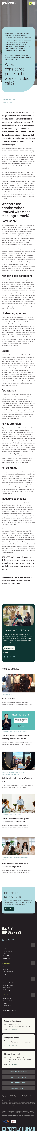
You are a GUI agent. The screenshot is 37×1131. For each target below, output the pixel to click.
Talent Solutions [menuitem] (7, 987)
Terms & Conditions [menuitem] (8, 1008)
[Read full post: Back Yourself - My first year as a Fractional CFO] (18, 761)
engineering (19, 40)
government (19, 46)
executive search (20, 42)
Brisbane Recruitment (12, 1054)
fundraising (14, 57)
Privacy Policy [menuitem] (7, 1005)
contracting (18, 33)
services (28, 38)
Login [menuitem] (4, 949)
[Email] (14, 656)
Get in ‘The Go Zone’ (8, 698)
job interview (21, 44)
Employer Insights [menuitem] (8, 971)
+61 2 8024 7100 (13, 1046)
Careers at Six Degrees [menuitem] (9, 1001)
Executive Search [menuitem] (8, 985)
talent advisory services (14, 53)
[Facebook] (7, 656)
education (23, 51)
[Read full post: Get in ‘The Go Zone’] (18, 683)
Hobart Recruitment (18, 1077)
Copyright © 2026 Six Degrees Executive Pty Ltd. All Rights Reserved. (18, 1097)
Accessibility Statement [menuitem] (9, 1010)
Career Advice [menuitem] (7, 956)
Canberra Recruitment (18, 1071)
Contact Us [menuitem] (6, 1003)
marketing (14, 59)
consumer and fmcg (12, 38)
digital (22, 38)
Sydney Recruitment (11, 1037)
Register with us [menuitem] (7, 951)
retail (26, 55)
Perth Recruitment (18, 1088)
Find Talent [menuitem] (6, 967)
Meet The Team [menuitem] (7, 998)
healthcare (19, 55)
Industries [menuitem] (6, 969)
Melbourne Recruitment (12, 1021)
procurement (9, 46)
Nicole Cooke (8, 102)
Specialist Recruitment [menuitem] (9, 983)
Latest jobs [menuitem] (6, 953)
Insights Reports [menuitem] (7, 958)
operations (9, 33)
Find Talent (9, 648)
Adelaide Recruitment (18, 1083)
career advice (10, 44)
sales (7, 57)
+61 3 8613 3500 (13, 1029)
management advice (19, 35)
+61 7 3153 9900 (13, 1064)
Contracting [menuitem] (6, 990)
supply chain (9, 40)
